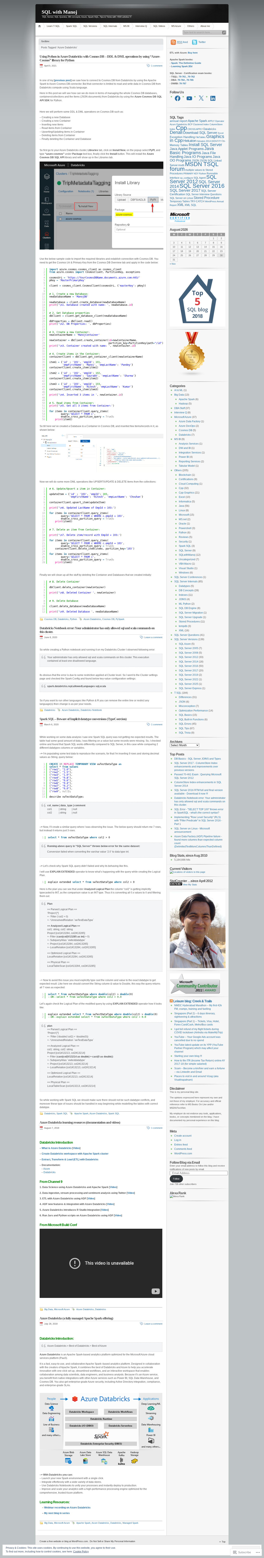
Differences (185, 697)
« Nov (173, 264)
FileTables (201, 137)
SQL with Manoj (59, 12)
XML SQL (190, 205)
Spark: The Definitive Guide (186, 63)
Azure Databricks (92, 619)
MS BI (126, 26)
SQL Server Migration (191, 612)
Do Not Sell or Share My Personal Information (112, 1541)
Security (183, 541)
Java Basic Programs (192, 150)
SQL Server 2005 (188, 648)
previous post (63, 80)
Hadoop (183, 403)
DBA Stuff (179, 408)
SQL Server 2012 (193, 179)
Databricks (63, 619)
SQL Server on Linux (181, 198)
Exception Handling (182, 137)
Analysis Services (189, 443)
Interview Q (141, 26)
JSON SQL (206, 160)
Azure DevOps (187, 426)
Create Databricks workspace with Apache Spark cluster (75, 1153)
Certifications (186, 479)
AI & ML (178, 390)
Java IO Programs (198, 157)
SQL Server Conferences (188, 577)
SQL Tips (184, 728)
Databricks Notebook (91, 710)
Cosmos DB (50, 619)
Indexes (183, 594)
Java (181, 505)
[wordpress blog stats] (176, 884)
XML (180, 205)
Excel (220, 133)
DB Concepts (186, 590)
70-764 (181, 80)
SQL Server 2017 (185, 190)
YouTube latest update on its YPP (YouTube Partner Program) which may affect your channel (198, 1048)
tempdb (183, 626)
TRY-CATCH (197, 201)
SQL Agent (200, 177)
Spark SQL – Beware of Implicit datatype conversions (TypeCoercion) (83, 719)
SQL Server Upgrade (190, 617)
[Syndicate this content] (171, 1001)
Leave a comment (153, 637)
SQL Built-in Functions (191, 719)
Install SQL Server (205, 144)
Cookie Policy (81, 1551)
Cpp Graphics (186, 492)
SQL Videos (159, 26)
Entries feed (181, 1144)
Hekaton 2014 (204, 141)
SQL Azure (185, 643)
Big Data (48, 1309)
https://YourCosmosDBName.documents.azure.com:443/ (103, 277)
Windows (184, 572)
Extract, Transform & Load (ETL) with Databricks (70, 1159)
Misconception (187, 706)
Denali (176, 132)
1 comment (156, 65)
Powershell (185, 528)
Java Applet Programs (187, 149)
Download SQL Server (200, 133)
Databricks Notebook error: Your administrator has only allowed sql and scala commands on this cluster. (199, 801)
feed (182, 42)
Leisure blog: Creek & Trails (192, 1001)
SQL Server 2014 (188, 661)
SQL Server (185, 550)
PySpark (120, 619)
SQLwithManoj (187, 554)
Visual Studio (186, 568)
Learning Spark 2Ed (181, 66)
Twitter (202, 42)
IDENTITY (216, 141)
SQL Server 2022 (188, 679)
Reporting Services (189, 461)
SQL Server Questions (186, 635)
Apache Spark (81, 1113)
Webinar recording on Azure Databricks (67, 1507)
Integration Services (190, 452)
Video (76, 1148)
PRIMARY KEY (190, 173)
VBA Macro (185, 563)
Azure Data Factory (189, 421)
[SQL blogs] (192, 376)
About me (205, 26)
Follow (176, 1178)
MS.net (183, 519)
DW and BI (185, 448)
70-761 (182, 76)
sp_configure (186, 178)
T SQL (177, 692)
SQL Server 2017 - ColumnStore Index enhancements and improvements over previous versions (196, 766)
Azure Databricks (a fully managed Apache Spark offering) (76, 1318)
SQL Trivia (185, 732)
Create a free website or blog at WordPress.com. (64, 1541)
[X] (201, 98)
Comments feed (183, 1149)
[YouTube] (189, 98)
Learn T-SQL (53, 26)
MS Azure (176, 26)
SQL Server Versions (186, 639)
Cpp (181, 127)
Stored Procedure (206, 198)
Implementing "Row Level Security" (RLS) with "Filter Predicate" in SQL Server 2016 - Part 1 (198, 820)
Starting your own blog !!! (188, 1056)
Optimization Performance (193, 710)
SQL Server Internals (186, 581)
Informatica (185, 501)
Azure (46, 1168)
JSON (195, 160)
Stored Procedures (189, 621)
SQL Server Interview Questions (204, 194)
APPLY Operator (216, 121)
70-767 (182, 83)
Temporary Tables (180, 201)
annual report (178, 120)
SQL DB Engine (188, 608)
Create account (182, 1135)
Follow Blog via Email (185, 1162)
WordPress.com (183, 1153)
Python (73, 619)
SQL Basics (185, 715)
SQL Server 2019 (188, 674)
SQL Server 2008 (188, 652)
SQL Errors (185, 723)
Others (190, 26)
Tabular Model (187, 465)
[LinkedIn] (213, 98)
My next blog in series (57, 1513)
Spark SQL (71, 26)
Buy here (193, 52)
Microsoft (184, 514)
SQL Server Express (190, 688)
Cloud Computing (189, 483)
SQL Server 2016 (202, 185)
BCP (190, 124)
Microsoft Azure (62, 1309)
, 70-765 (189, 80)
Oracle (182, 523)
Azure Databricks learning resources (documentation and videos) (80, 1122)
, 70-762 (190, 76)
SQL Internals (110, 26)
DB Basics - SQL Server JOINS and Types (197, 758)
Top (223, 1541)
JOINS (182, 599)
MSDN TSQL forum (194, 166)
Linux (182, 510)
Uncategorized (187, 559)
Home (40, 26)
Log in (177, 1140)
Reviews (184, 537)
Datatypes (184, 586)
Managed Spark (130, 1523)
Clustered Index (201, 124)
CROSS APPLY (195, 129)
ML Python (185, 603)
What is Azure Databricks (57, 1148)
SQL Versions (90, 26)
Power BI (184, 457)
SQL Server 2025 (188, 684)
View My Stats (190, 884)
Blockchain (185, 474)
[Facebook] (177, 98)
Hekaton (189, 141)
